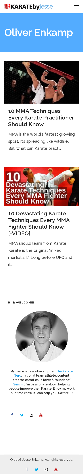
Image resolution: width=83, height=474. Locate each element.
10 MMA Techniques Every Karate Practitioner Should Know (41, 117)
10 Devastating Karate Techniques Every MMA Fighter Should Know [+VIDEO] (38, 223)
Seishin (18, 384)
